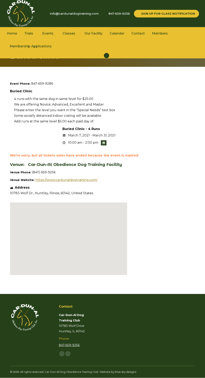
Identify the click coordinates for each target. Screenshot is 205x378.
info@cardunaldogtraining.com (74, 13)
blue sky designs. (126, 371)
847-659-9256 (119, 13)
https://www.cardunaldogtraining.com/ (66, 180)
